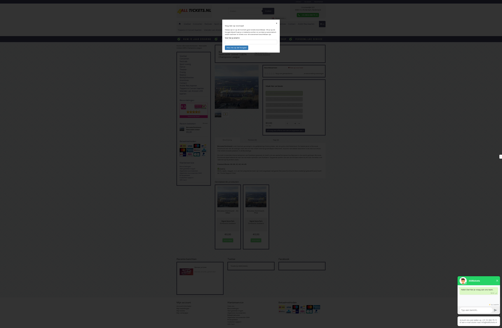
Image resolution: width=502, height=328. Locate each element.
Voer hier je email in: (232, 38)
